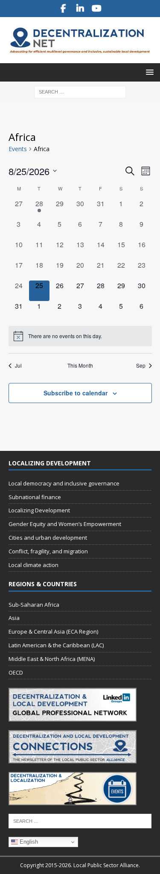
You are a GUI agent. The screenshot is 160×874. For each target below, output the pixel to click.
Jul (18, 365)
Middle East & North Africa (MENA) (52, 659)
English (28, 842)
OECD (16, 672)
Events (18, 149)
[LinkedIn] (80, 8)
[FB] (63, 8)
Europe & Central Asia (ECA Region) (53, 631)
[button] (148, 72)
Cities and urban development (48, 537)
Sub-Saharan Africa (34, 604)
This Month (80, 365)
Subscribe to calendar (76, 393)
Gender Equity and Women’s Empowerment (65, 524)
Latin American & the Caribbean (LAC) (56, 645)
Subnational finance (35, 497)
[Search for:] (80, 91)
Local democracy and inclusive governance (64, 483)
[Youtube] (96, 8)
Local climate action (33, 565)
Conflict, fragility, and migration (48, 551)
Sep (140, 365)
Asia (14, 618)
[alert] (80, 336)
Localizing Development (39, 510)
